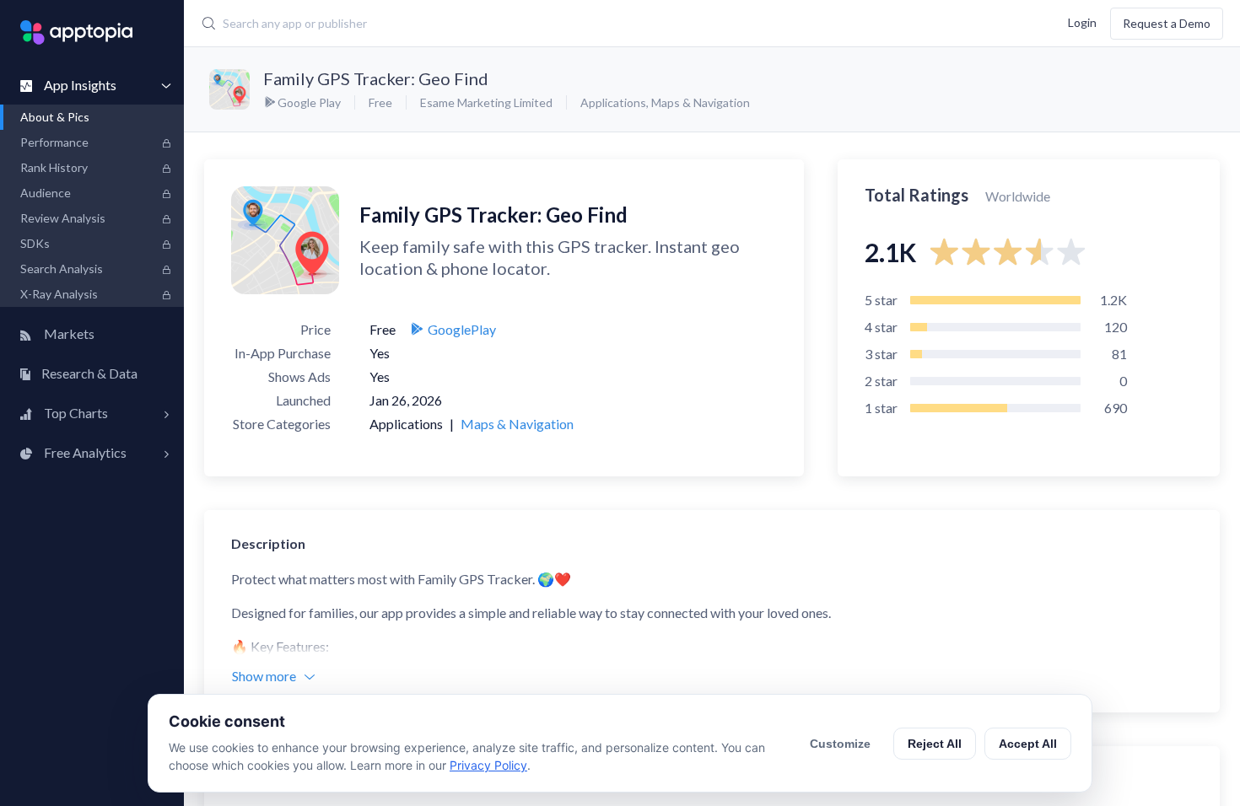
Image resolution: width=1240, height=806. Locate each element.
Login (1082, 21)
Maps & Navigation (700, 102)
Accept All (1028, 743)
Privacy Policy (488, 765)
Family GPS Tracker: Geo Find (375, 78)
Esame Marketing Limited (486, 102)
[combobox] (523, 23)
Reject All (935, 743)
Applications (613, 102)
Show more (264, 676)
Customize (840, 743)
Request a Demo (1166, 23)
